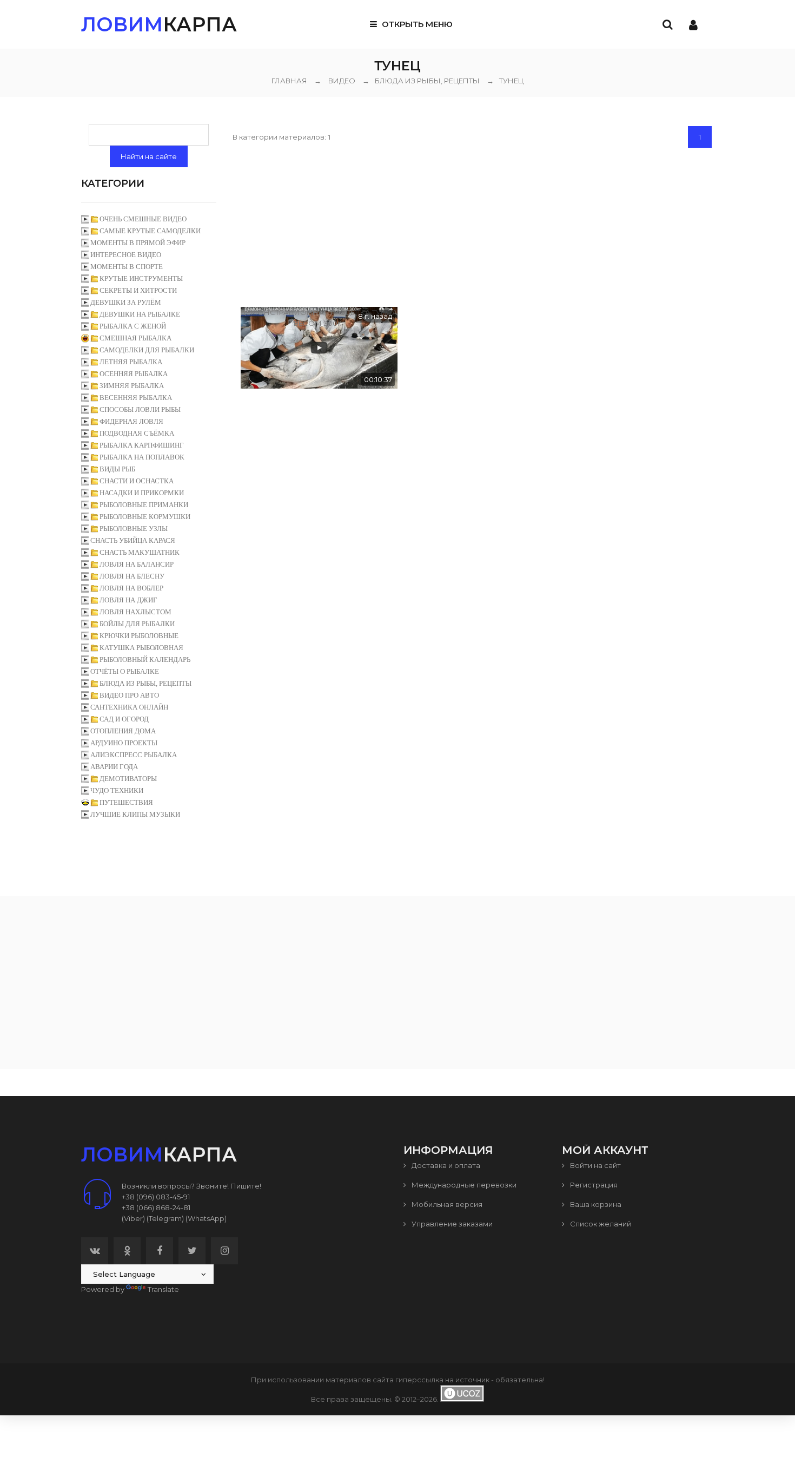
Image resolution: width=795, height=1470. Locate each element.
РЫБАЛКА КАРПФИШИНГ (142, 445)
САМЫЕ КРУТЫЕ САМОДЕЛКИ (150, 231)
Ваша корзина (594, 1204)
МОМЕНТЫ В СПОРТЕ (126, 266)
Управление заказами (451, 1223)
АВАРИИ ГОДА (114, 767)
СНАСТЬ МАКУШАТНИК (140, 552)
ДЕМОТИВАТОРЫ (128, 779)
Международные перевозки (463, 1184)
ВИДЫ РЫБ (117, 469)
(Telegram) (165, 1218)
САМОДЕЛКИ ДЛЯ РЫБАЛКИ (147, 350)
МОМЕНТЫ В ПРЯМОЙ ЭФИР (138, 243)
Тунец (505, 80)
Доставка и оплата (445, 1165)
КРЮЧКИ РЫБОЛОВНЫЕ (139, 636)
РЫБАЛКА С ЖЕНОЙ (133, 326)
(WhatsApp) (206, 1218)
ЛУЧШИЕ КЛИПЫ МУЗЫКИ (135, 814)
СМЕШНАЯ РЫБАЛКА (135, 338)
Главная (289, 80)
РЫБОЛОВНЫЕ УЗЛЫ (134, 528)
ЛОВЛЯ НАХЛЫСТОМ (135, 612)
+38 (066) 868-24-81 (156, 1207)
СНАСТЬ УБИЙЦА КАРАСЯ (132, 540)
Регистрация (593, 1184)
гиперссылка (419, 1379)
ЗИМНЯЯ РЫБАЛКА (132, 386)
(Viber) (133, 1218)
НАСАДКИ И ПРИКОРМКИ (142, 493)
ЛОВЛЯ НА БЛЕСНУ (132, 576)
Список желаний (599, 1223)
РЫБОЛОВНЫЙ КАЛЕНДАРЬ (145, 659)
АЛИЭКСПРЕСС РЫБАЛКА (133, 755)
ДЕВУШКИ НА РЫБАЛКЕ (140, 314)
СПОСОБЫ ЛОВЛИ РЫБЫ (140, 409)
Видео (341, 80)
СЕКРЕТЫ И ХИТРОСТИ (138, 290)
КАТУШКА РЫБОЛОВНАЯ (141, 648)
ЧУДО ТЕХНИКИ (116, 790)
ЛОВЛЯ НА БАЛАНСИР (137, 564)
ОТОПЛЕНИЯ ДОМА (123, 731)
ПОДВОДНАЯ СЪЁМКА (137, 433)
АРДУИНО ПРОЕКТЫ (123, 743)
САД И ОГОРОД (124, 719)
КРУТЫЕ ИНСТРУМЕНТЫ (141, 278)
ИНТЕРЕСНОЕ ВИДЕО (125, 255)
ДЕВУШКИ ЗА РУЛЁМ (125, 302)
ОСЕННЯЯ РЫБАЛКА (134, 374)
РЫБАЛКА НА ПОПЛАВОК (142, 457)
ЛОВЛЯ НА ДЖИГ (128, 600)
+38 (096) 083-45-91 (156, 1196)
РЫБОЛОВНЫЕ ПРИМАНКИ (144, 505)
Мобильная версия (446, 1204)
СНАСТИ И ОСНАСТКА (137, 481)
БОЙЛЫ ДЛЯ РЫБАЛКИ (137, 624)
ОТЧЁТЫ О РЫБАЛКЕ (124, 671)
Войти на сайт (594, 1165)
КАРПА (159, 24)
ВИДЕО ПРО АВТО (129, 695)
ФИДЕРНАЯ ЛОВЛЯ (131, 421)
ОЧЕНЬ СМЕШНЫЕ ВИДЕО (143, 219)
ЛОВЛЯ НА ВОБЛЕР (131, 588)
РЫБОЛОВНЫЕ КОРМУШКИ (145, 517)
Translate (163, 1289)
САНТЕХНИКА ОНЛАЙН (129, 707)
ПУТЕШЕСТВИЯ (126, 802)
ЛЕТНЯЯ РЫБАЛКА (131, 362)
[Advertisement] (473, 225)
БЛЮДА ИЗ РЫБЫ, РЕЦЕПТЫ (421, 80)
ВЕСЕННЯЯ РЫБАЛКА (136, 397)
